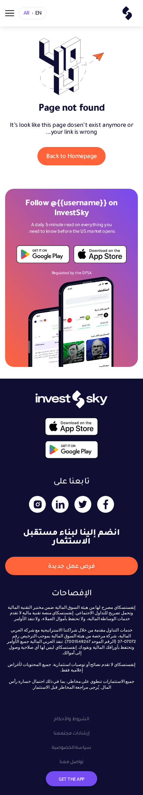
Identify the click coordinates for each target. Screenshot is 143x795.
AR (26, 13)
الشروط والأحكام (71, 718)
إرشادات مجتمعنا (72, 732)
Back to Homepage (71, 156)
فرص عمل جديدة (71, 565)
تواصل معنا (71, 761)
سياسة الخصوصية (72, 747)
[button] (9, 13)
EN (38, 13)
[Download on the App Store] (100, 254)
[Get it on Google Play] (43, 254)
